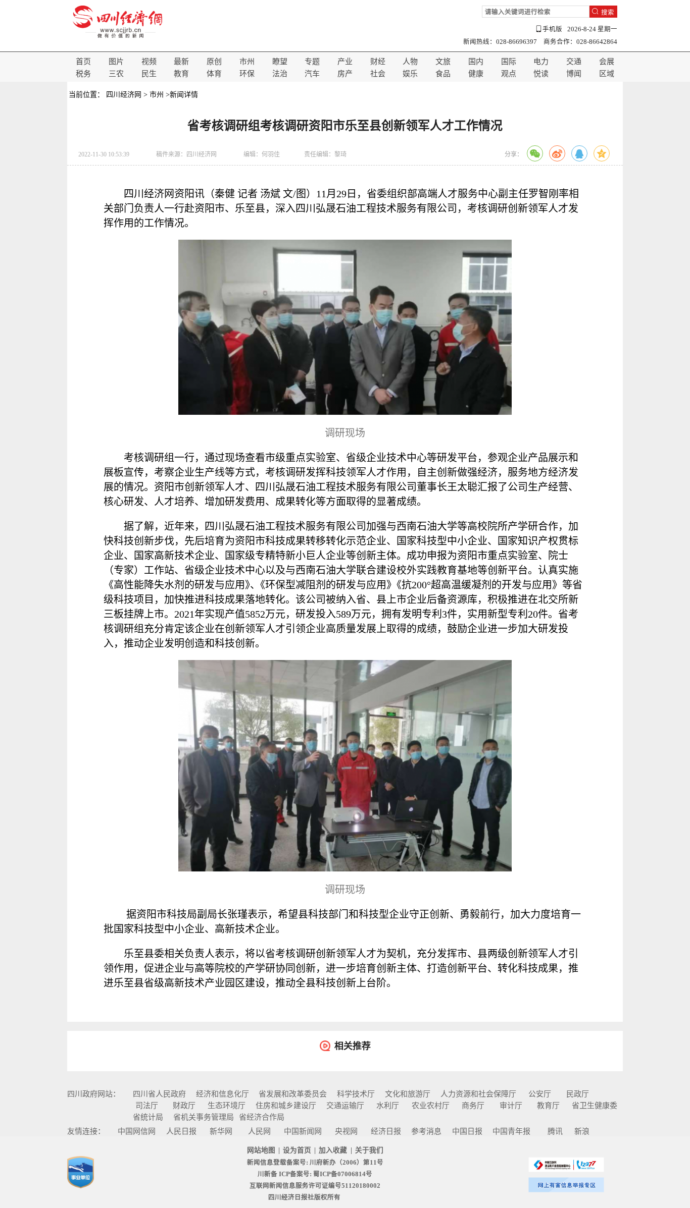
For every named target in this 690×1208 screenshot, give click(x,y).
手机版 (552, 29)
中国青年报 (511, 1131)
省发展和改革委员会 (293, 1094)
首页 (83, 62)
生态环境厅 (226, 1106)
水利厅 (387, 1106)
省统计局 (148, 1117)
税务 (83, 74)
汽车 (312, 74)
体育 (214, 74)
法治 (279, 74)
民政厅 (577, 1094)
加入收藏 (333, 1150)
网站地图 (261, 1150)
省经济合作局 (261, 1117)
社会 (377, 74)
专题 (312, 62)
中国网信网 (137, 1131)
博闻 (573, 74)
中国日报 (467, 1131)
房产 (345, 74)
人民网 (259, 1131)
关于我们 (369, 1150)
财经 (377, 62)
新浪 (581, 1131)
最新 (181, 62)
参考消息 (426, 1131)
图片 (116, 62)
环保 (247, 74)
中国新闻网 (303, 1131)
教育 (181, 74)
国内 (475, 62)
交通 (573, 62)
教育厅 (548, 1106)
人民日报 (181, 1131)
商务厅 (473, 1106)
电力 (541, 62)
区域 (606, 74)
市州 (247, 62)
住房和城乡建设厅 (286, 1106)
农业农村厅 (431, 1106)
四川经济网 (123, 94)
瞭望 (279, 62)
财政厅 (184, 1106)
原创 (214, 62)
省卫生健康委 (594, 1106)
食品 (443, 74)
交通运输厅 (345, 1106)
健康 (475, 74)
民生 (149, 74)
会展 (606, 62)
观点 (508, 74)
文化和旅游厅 (407, 1094)
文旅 (443, 62)
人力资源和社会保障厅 (478, 1094)
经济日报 (386, 1131)
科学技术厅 (356, 1094)
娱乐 (410, 74)
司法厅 (146, 1106)
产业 (345, 62)
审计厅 (511, 1106)
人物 (410, 62)
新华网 (221, 1131)
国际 (508, 62)
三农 (116, 74)
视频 (149, 62)
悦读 (541, 74)
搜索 (607, 12)
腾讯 (555, 1131)
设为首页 (297, 1150)
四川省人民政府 (159, 1094)
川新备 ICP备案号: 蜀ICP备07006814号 (315, 1174)
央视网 (346, 1131)
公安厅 (539, 1094)
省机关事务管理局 (203, 1117)
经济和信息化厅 (222, 1094)
